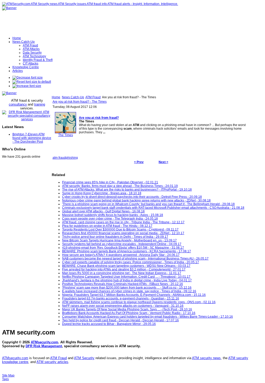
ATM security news (206, 358)
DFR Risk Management (44, 346)
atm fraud (59, 157)
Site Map (8, 375)
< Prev (139, 162)
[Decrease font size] (27, 77)
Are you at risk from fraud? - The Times (80, 101)
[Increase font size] (26, 86)
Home (56, 97)
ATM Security (84, 358)
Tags (5, 379)
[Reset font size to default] (31, 81)
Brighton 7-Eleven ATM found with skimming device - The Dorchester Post (31, 138)
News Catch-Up (73, 97)
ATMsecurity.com (44, 342)
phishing (72, 157)
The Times (65, 135)
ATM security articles (52, 362)
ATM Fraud (93, 97)
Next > (163, 162)
